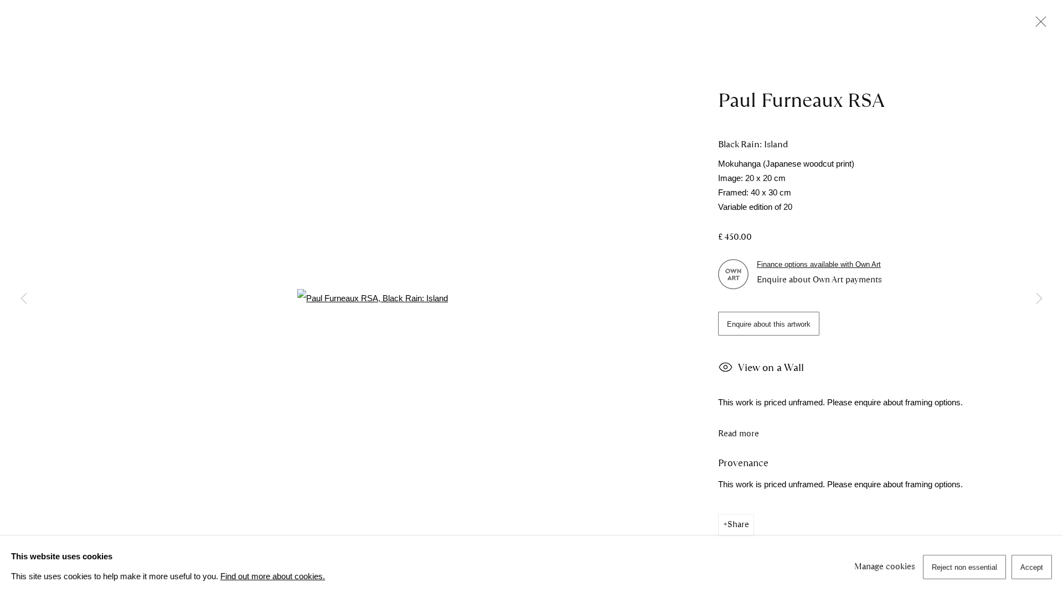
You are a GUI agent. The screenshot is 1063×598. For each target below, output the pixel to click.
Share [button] (738, 524)
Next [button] (1039, 299)
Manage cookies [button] (884, 566)
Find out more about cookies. (272, 576)
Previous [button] (24, 299)
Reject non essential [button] (964, 567)
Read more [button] (738, 433)
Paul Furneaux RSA (801, 100)
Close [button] (1038, 25)
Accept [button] (1031, 567)
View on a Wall (771, 368)
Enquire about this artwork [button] (769, 324)
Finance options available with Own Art (819, 264)
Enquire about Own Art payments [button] (819, 279)
